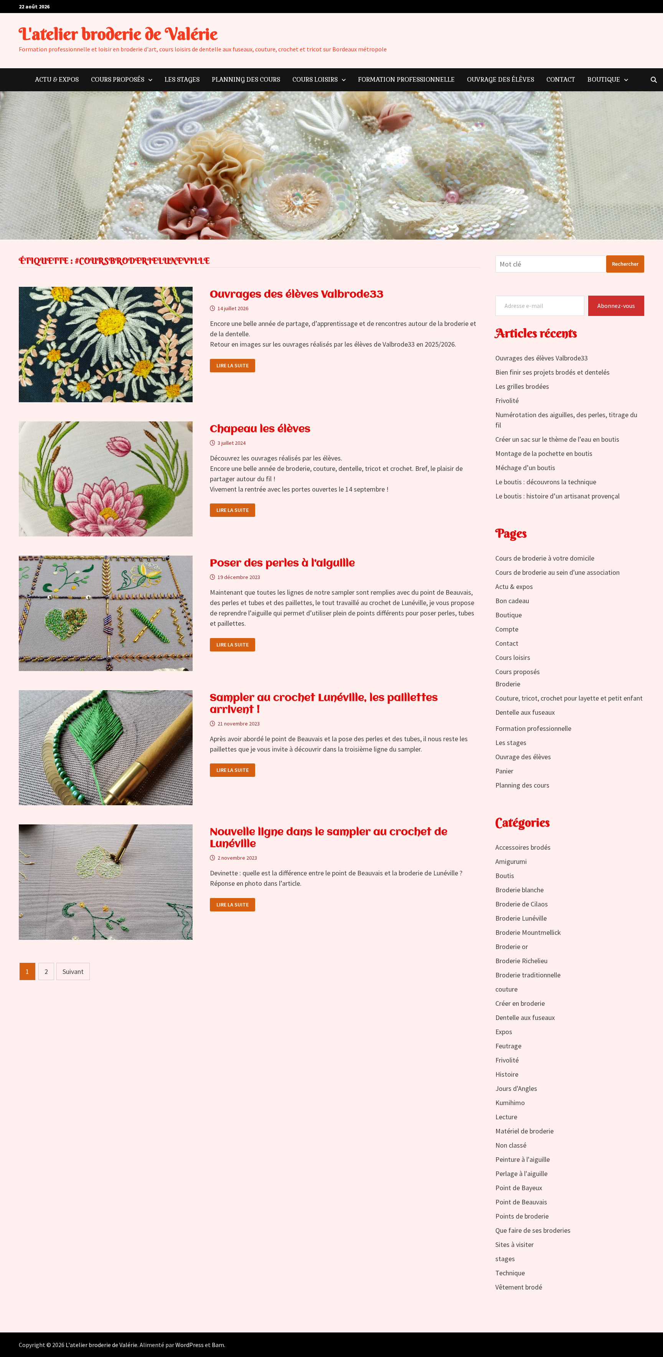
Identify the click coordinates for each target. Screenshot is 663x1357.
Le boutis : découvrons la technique (545, 481)
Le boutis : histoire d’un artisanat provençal (557, 496)
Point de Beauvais (521, 1201)
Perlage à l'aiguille (521, 1173)
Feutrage (508, 1045)
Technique (510, 1272)
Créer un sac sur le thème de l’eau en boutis (557, 439)
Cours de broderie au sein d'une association (557, 572)
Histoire (506, 1074)
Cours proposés (117, 80)
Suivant (73, 971)
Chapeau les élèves (260, 429)
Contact (560, 80)
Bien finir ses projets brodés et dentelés (552, 372)
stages (505, 1258)
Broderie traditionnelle (528, 974)
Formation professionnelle (406, 80)
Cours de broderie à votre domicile (544, 558)
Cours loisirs (315, 80)
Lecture (506, 1116)
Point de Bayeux (518, 1187)
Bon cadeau (512, 600)
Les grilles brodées (522, 386)
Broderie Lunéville (521, 918)
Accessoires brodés (523, 847)
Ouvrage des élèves (500, 80)
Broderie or (511, 946)
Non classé (510, 1145)
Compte (506, 629)
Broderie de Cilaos (521, 904)
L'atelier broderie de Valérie (118, 33)
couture (506, 989)
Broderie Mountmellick (528, 932)
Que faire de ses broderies (533, 1230)
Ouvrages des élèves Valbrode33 (296, 294)
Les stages (182, 80)
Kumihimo (510, 1102)
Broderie (507, 683)
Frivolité (507, 400)
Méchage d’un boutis (525, 467)
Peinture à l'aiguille (522, 1159)
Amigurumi (511, 861)
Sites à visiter (514, 1244)
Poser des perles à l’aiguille (282, 563)
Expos (503, 1031)
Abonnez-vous (616, 305)
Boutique (603, 80)
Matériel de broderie (524, 1131)
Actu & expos (57, 80)
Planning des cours (246, 80)
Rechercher (625, 263)
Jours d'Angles (516, 1088)
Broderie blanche (519, 889)
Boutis (504, 875)
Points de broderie (522, 1216)
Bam (218, 1345)
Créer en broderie (520, 1003)
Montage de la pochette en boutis (543, 453)
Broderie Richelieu (521, 960)
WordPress (189, 1345)
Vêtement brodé (518, 1287)
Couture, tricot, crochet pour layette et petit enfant (569, 698)
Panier (504, 770)
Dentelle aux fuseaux (525, 712)
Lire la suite (232, 365)
